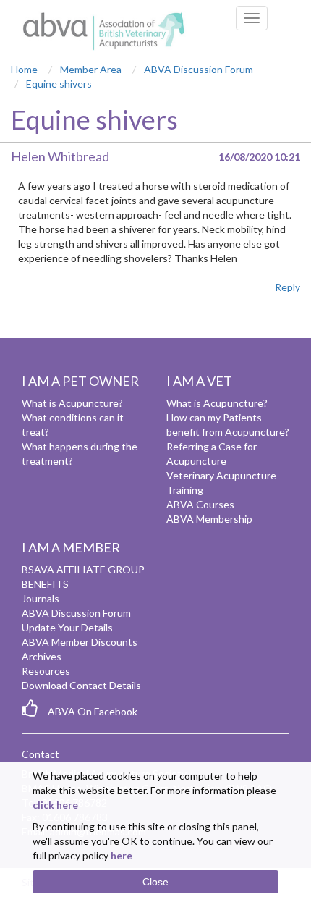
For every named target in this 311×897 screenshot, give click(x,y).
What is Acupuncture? (72, 403)
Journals (40, 598)
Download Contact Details (81, 685)
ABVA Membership (209, 519)
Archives (41, 656)
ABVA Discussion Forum (76, 613)
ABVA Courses (200, 504)
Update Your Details (67, 627)
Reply (287, 287)
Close (155, 882)
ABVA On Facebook (92, 711)
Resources (46, 671)
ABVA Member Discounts (79, 642)
